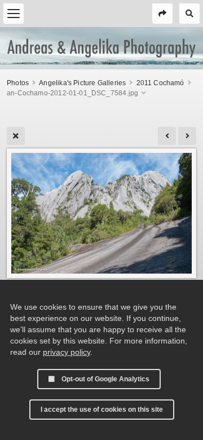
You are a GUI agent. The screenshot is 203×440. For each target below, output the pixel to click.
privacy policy (66, 352)
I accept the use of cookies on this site (102, 409)
